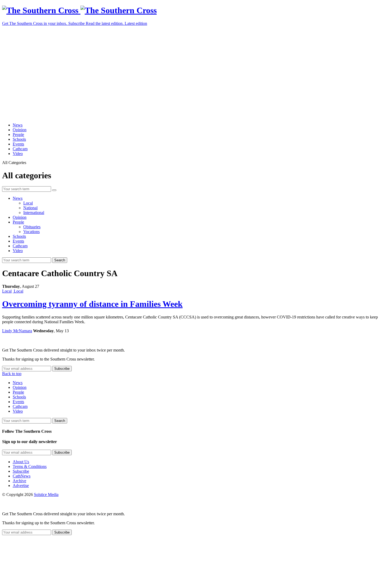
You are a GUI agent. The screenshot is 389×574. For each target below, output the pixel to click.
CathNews (21, 476)
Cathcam (20, 149)
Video (18, 153)
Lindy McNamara (17, 331)
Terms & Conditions (30, 466)
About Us (21, 461)
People (18, 134)
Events (18, 144)
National (30, 208)
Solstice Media (46, 494)
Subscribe (21, 471)
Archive (19, 481)
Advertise (21, 485)
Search (59, 260)
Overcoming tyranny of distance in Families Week (92, 304)
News (17, 125)
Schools (19, 139)
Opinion (19, 129)
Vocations (31, 231)
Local (28, 203)
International (33, 212)
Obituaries (31, 227)
